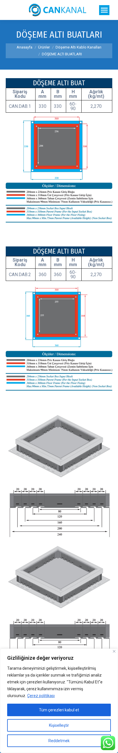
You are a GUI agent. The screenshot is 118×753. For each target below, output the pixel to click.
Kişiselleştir (59, 725)
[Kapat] (114, 651)
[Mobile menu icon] (104, 10)
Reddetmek (59, 740)
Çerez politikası (41, 695)
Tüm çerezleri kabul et (59, 710)
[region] (59, 701)
